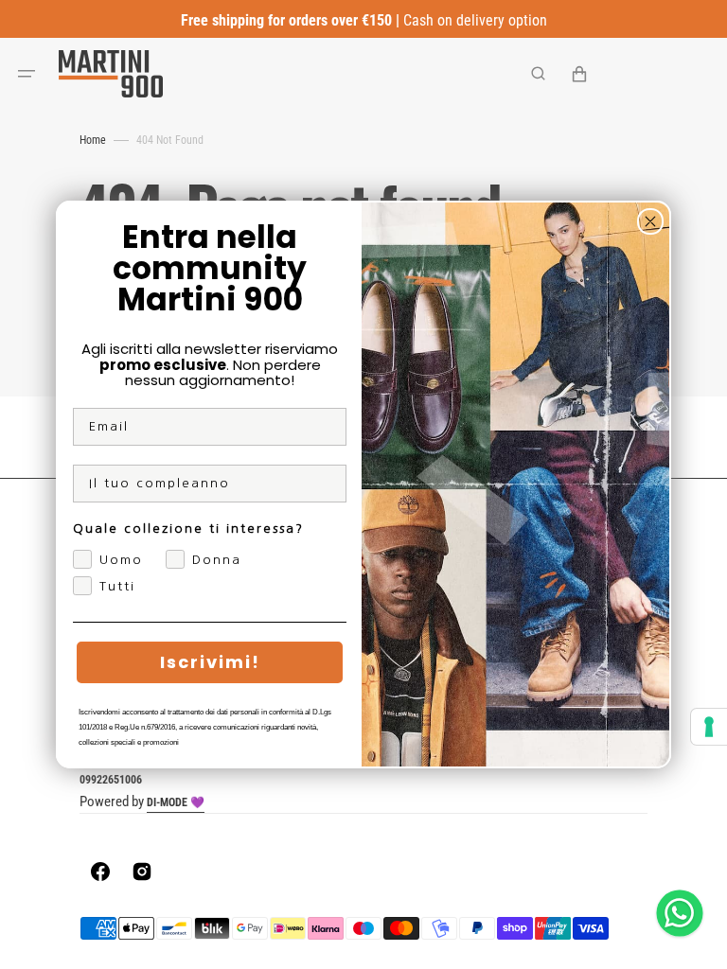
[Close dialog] (650, 221)
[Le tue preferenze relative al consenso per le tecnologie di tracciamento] (709, 727)
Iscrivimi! (210, 662)
